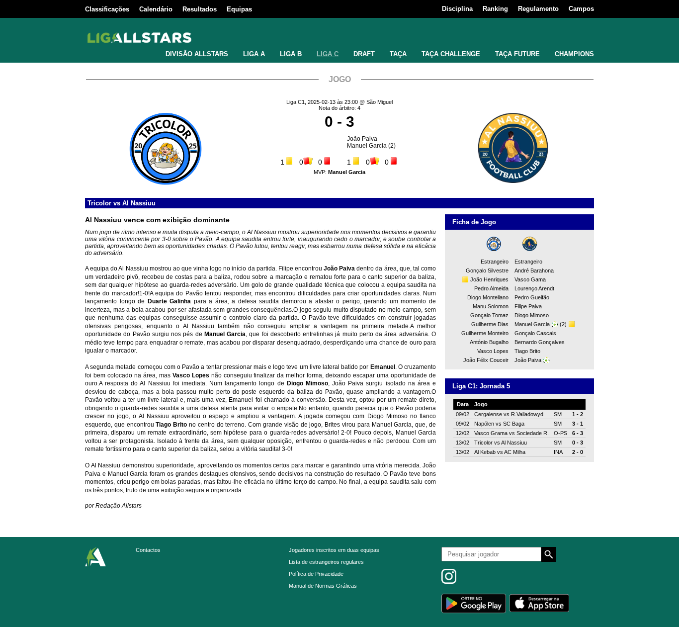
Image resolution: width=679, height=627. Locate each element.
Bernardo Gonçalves (539, 342)
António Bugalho (489, 342)
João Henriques (489, 279)
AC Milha (514, 452)
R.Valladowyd (527, 414)
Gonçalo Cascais (535, 333)
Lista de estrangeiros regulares (326, 562)
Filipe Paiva (528, 306)
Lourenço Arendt (534, 288)
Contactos (148, 550)
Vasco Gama (530, 279)
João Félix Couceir (486, 360)
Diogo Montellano (488, 297)
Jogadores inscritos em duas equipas (334, 550)
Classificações (107, 9)
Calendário (155, 9)
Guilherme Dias (490, 324)
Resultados (199, 9)
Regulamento (538, 8)
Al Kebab (485, 452)
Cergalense (488, 414)
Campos (581, 8)
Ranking (495, 8)
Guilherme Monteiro (485, 333)
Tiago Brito (527, 351)
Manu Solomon (491, 306)
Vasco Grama (491, 433)
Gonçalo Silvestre (487, 270)
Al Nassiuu (139, 203)
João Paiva (362, 138)
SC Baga (513, 424)
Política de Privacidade (316, 574)
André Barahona (534, 270)
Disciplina (457, 8)
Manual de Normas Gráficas (323, 586)
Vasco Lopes (493, 351)
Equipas (239, 9)
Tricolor (99, 203)
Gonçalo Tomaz (489, 315)
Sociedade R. (532, 433)
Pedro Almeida (491, 288)
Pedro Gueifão (531, 297)
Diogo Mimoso (531, 315)
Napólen (484, 424)
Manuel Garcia (367, 145)
